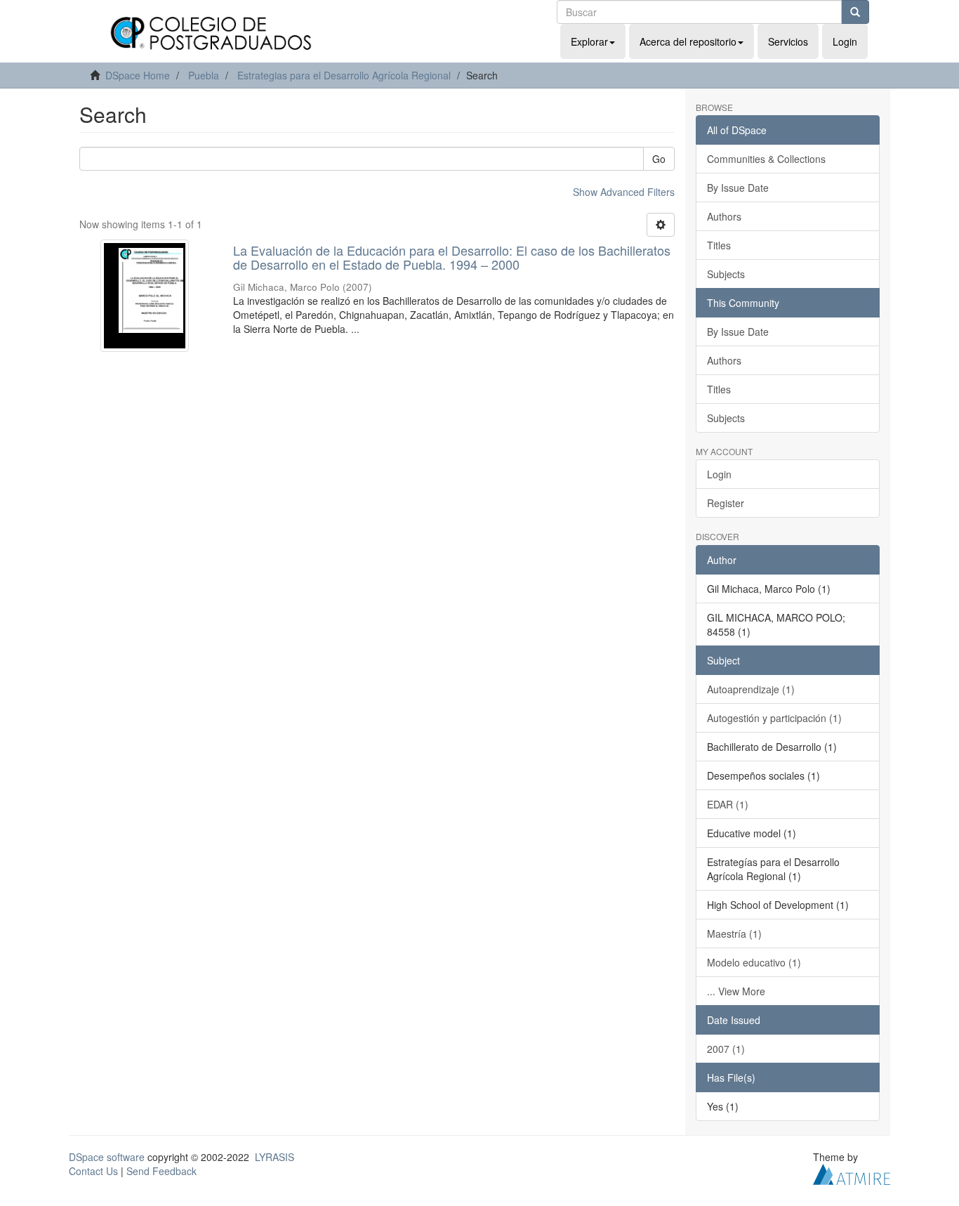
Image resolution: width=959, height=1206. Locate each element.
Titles (719, 245)
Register (725, 503)
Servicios (788, 41)
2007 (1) (726, 1049)
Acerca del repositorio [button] (688, 41)
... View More (736, 991)
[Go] (855, 12)
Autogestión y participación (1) (774, 718)
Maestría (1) (734, 933)
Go (659, 159)
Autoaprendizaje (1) (751, 689)
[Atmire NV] (851, 1172)
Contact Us (93, 1171)
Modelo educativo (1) (754, 962)
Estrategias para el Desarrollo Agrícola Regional (344, 75)
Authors (724, 216)
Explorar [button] (589, 41)
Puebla (203, 75)
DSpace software (107, 1157)
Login (719, 474)
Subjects (726, 274)
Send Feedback (161, 1171)
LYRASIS (274, 1157)
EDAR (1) (727, 804)
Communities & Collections (766, 159)
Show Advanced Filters (624, 192)
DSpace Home (137, 75)
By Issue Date (738, 188)
